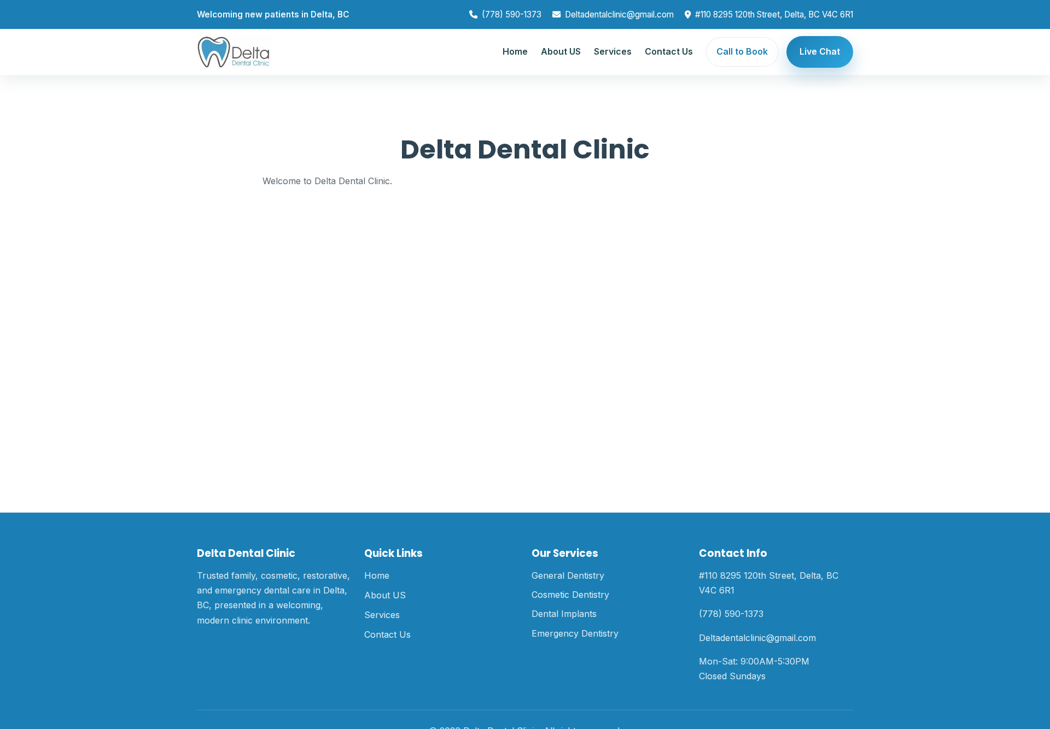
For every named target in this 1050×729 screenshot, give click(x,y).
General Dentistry (568, 575)
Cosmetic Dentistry (570, 594)
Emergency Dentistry (575, 633)
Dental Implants (564, 613)
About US (561, 51)
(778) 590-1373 (511, 14)
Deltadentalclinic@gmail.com (619, 14)
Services (613, 51)
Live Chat (820, 51)
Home (515, 51)
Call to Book (742, 51)
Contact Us (669, 51)
